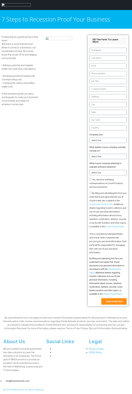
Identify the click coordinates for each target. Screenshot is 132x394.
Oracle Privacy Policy (114, 226)
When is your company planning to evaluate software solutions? (105, 165)
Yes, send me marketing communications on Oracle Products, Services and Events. (106, 183)
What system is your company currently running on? (107, 149)
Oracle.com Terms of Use (101, 204)
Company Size (96, 134)
